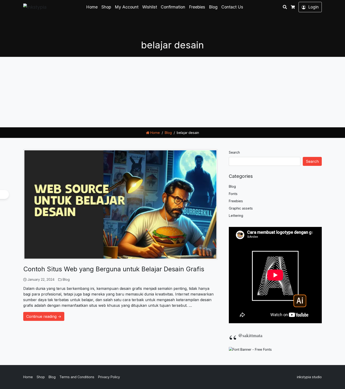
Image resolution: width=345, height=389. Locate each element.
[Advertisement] (172, 92)
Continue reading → (43, 316)
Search (234, 152)
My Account (126, 6)
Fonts (233, 194)
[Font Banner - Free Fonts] (250, 349)
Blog (213, 6)
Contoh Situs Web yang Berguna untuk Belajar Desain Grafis (113, 269)
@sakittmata (250, 335)
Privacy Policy (109, 377)
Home (92, 6)
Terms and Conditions (76, 377)
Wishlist (149, 6)
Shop (106, 6)
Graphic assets (241, 208)
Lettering (236, 216)
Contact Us (232, 6)
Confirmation (173, 6)
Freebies (197, 6)
